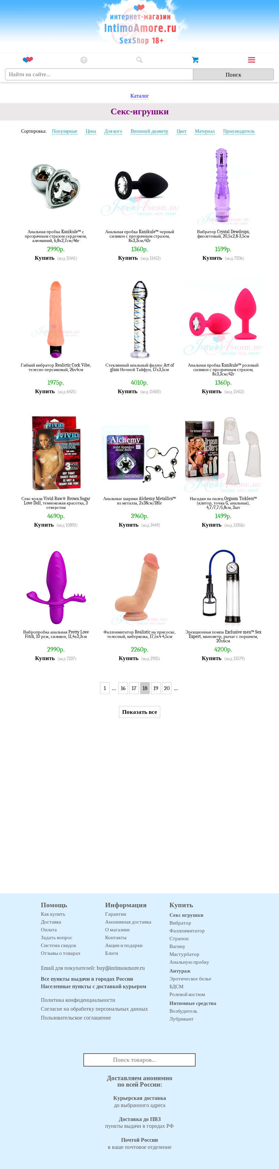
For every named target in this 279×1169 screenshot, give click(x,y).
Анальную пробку (189, 962)
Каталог (139, 96)
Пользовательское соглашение (76, 1018)
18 (145, 688)
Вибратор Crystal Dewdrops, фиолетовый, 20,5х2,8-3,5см (223, 234)
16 (123, 688)
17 (134, 688)
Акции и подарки (124, 945)
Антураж (180, 971)
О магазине (117, 930)
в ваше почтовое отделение (139, 1143)
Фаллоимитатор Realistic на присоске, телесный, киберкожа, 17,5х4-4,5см (139, 634)
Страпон (178, 938)
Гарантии (115, 914)
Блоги (111, 953)
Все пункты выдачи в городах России (87, 979)
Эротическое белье (190, 979)
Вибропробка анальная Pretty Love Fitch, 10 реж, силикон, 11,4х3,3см (56, 634)
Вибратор (180, 923)
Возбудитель (183, 1011)
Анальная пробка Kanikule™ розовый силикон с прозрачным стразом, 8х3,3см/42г (223, 369)
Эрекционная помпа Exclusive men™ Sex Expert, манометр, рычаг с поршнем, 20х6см (223, 636)
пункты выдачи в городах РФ (139, 1123)
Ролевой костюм (187, 994)
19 (155, 688)
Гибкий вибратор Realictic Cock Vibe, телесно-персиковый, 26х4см (56, 367)
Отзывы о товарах (61, 953)
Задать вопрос (56, 937)
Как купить (53, 914)
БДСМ (176, 986)
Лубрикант (181, 1019)
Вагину (177, 946)
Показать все (139, 712)
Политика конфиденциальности (78, 1000)
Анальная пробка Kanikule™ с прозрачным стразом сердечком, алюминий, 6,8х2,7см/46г (56, 236)
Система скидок (58, 945)
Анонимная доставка (128, 922)
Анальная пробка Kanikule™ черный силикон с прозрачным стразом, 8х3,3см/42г (139, 236)
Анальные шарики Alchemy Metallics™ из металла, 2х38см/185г (139, 501)
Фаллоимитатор (187, 931)
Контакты (116, 937)
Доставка (51, 922)
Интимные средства (192, 1003)
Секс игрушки (186, 915)
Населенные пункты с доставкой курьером (93, 986)
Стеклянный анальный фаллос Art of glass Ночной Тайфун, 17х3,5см (139, 367)
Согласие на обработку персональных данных (94, 1009)
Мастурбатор (184, 954)
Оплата (49, 930)
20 (167, 688)
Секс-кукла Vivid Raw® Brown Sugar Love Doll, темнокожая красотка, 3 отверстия (55, 503)
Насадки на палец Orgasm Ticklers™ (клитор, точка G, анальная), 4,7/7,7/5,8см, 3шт (223, 503)
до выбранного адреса (139, 1101)
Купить (44, 258)
